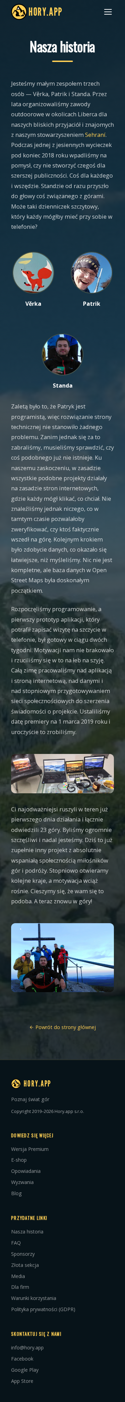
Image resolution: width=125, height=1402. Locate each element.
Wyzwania (22, 1182)
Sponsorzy (23, 1254)
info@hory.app (27, 1347)
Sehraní (95, 135)
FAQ (16, 1242)
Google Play (25, 1369)
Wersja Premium (30, 1149)
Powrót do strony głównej (65, 1027)
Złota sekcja (25, 1265)
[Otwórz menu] (108, 12)
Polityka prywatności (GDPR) (43, 1309)
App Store (22, 1381)
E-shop (19, 1159)
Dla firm (20, 1287)
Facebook (22, 1358)
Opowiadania (26, 1171)
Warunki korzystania (33, 1298)
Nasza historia (27, 1231)
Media (18, 1276)
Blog (16, 1193)
